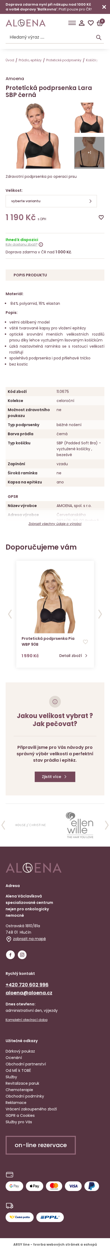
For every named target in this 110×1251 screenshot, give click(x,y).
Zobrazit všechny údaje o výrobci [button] (55, 523)
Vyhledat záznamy (98, 37)
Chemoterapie (19, 1089)
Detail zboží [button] (70, 655)
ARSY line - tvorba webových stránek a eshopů (55, 1244)
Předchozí (10, 614)
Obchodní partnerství (26, 1064)
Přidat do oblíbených (101, 217)
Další (100, 614)
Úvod (10, 60)
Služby (11, 1077)
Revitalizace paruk (22, 1083)
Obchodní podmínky (25, 1096)
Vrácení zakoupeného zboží (31, 1109)
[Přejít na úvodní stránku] (26, 23)
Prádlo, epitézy (30, 60)
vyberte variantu (25, 201)
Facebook (10, 955)
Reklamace (16, 1102)
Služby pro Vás (19, 1122)
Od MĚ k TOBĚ (18, 1070)
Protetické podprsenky (63, 60)
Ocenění (14, 1057)
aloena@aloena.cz (29, 992)
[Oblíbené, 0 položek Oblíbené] (90, 23)
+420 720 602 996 (27, 984)
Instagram (22, 955)
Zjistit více (51, 776)
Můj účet (81, 23)
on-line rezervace (41, 1145)
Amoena (15, 79)
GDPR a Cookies (20, 1115)
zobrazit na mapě (29, 938)
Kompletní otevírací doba (27, 1020)
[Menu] (72, 23)
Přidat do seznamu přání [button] (85, 642)
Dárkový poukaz (20, 1051)
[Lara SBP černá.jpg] (89, 118)
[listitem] (30, 825)
